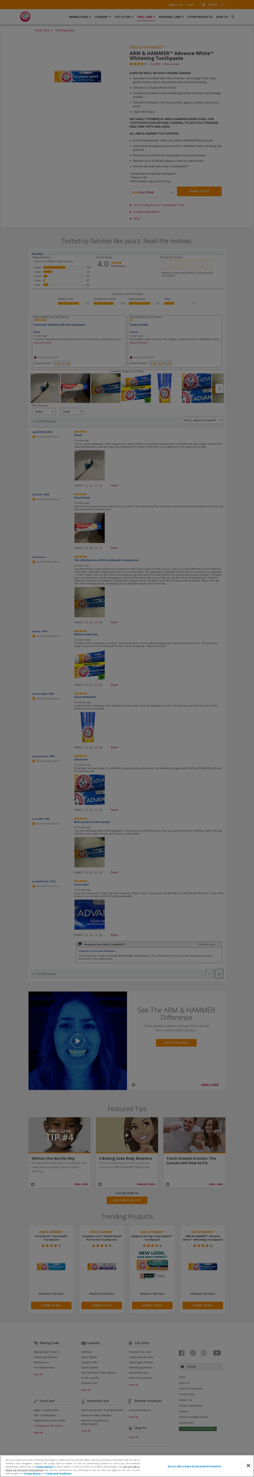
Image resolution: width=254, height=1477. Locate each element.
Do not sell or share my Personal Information (194, 1466)
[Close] (248, 1465)
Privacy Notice (44, 1466)
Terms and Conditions (59, 1473)
